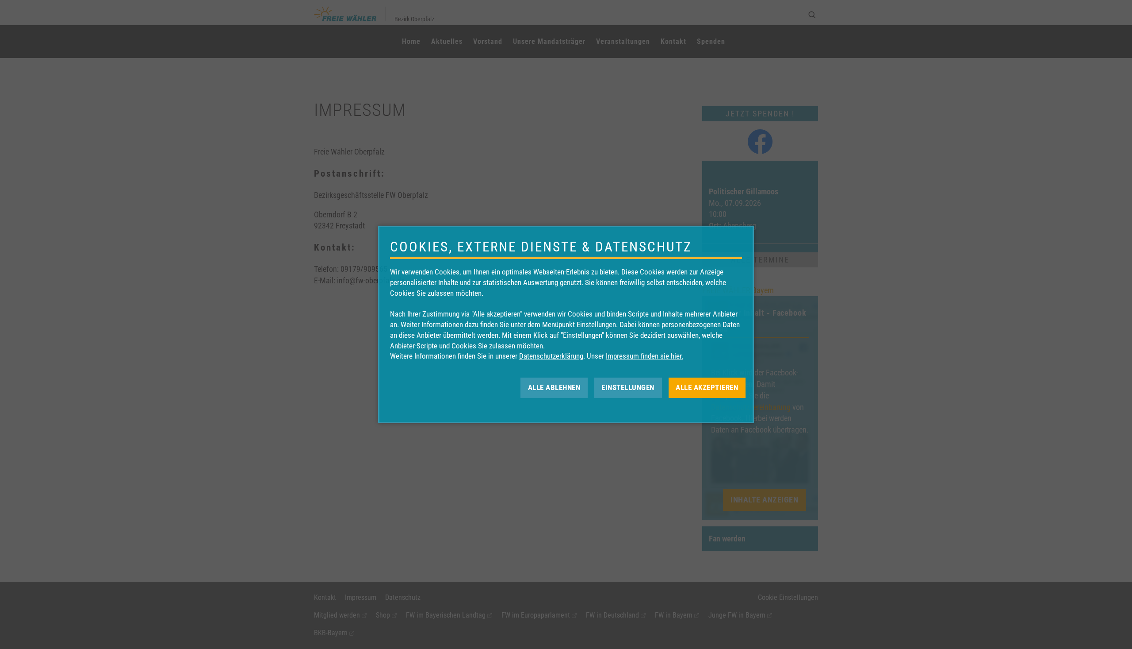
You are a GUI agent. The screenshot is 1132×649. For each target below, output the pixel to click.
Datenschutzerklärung (551, 356)
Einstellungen (627, 387)
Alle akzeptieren (707, 387)
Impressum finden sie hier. (644, 356)
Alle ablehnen (554, 387)
